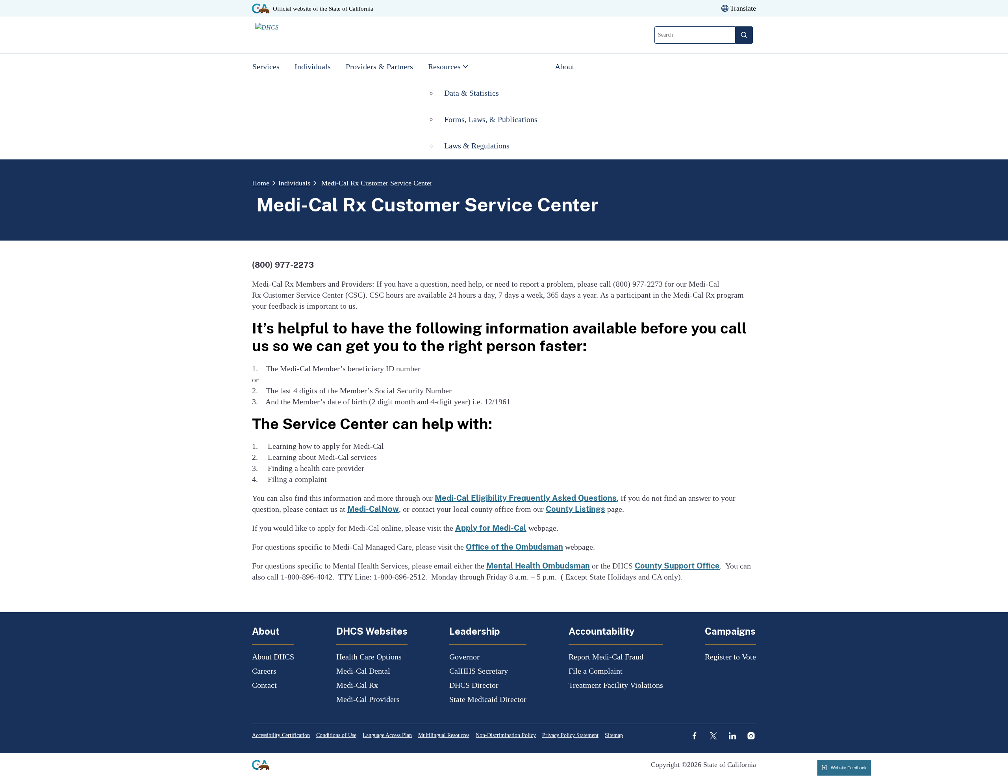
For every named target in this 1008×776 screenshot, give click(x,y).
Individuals (313, 66)
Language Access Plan (387, 735)
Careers (264, 671)
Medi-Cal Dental (363, 671)
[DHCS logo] (300, 34)
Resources (444, 66)
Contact (264, 685)
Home (260, 183)
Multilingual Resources (443, 735)
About (564, 66)
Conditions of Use (336, 735)
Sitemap (614, 735)
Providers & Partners (379, 66)
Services (266, 66)
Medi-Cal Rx (357, 685)
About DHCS (273, 656)
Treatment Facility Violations (616, 685)
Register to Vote (730, 656)
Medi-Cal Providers (368, 699)
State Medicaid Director (487, 699)
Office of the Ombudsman (514, 547)
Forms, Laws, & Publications (491, 119)
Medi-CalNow (373, 509)
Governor (464, 656)
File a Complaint (596, 671)
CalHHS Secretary (478, 671)
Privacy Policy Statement (570, 735)
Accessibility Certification (281, 735)
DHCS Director (473, 685)
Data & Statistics (471, 93)
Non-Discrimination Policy (506, 735)
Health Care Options (369, 656)
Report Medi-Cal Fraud (606, 656)
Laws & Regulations (477, 145)
